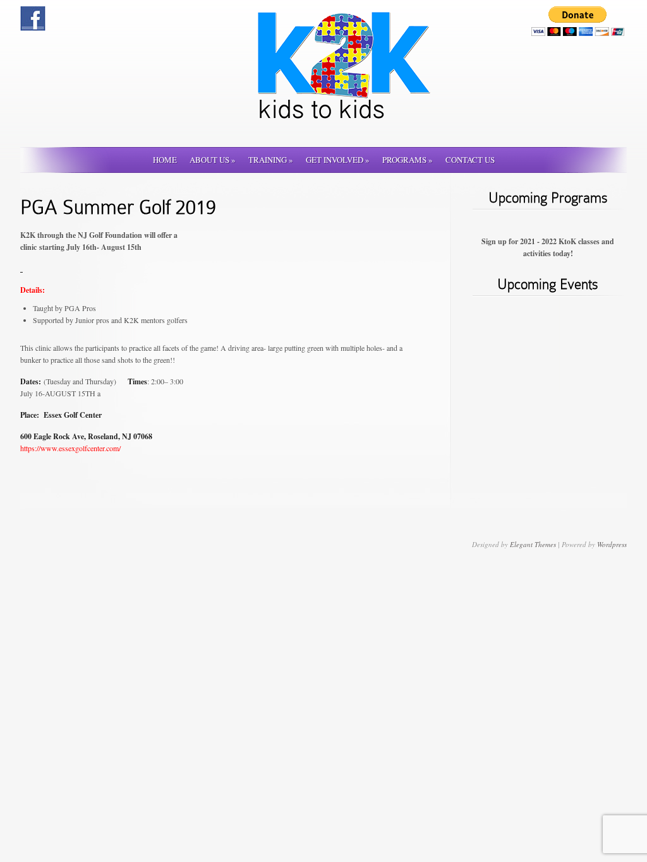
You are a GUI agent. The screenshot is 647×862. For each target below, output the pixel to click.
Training (270, 159)
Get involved (338, 159)
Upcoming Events (547, 284)
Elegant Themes (533, 544)
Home (165, 159)
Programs (407, 159)
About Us (213, 159)
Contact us (470, 159)
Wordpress (612, 544)
